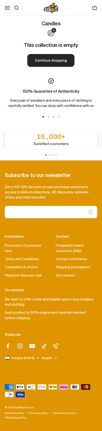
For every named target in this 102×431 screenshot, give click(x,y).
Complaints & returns (21, 267)
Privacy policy (37, 412)
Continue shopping (51, 60)
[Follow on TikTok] (44, 346)
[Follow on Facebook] (8, 346)
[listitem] (51, 140)
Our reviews (65, 275)
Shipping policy (15, 417)
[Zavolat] (56, 346)
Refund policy (14, 412)
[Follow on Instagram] (20, 346)
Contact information (71, 259)
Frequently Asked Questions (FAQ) (69, 248)
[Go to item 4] (59, 117)
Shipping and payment (73, 267)
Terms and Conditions (22, 259)
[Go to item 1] (43, 117)
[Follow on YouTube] (32, 346)
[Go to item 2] (48, 117)
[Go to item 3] (53, 117)
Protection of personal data (23, 248)
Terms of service (64, 412)
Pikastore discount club (23, 275)
